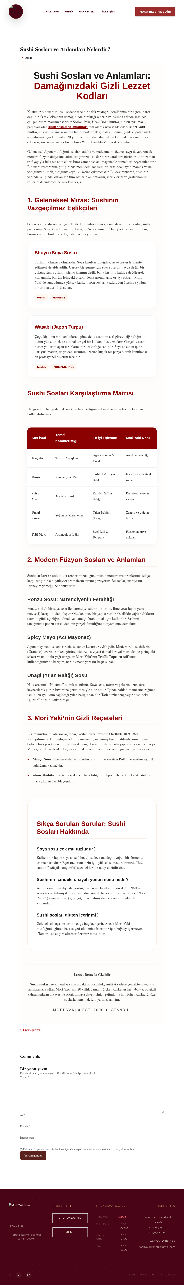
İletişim (108, 11)
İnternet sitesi (27, 1137)
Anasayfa (51, 11)
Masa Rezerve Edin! (155, 11)
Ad (22, 1114)
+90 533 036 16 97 (162, 1241)
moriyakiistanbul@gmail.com (157, 1247)
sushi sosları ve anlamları (68, 126)
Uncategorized (32, 1030)
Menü (69, 11)
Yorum (24, 1077)
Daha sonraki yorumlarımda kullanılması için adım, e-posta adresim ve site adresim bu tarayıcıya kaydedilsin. (79, 1149)
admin (29, 57)
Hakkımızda (88, 11)
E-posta (25, 1126)
